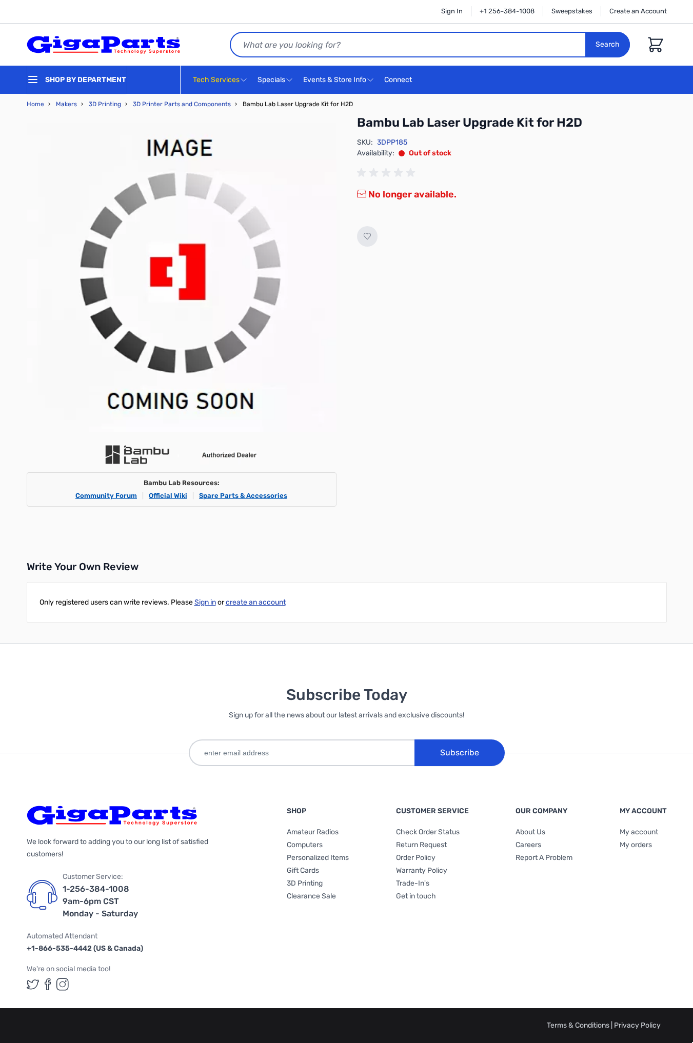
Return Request (421, 844)
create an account (256, 602)
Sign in (205, 602)
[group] (388, 173)
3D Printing (105, 104)
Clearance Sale (311, 896)
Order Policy (415, 857)
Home (35, 104)
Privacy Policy (637, 1025)
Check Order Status (428, 832)
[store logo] (104, 44)
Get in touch (416, 896)
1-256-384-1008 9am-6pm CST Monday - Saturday (100, 901)
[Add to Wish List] (367, 236)
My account (639, 832)
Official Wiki (168, 495)
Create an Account (638, 11)
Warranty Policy (421, 870)
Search (608, 44)
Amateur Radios (313, 832)
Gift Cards (303, 870)
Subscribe (459, 752)
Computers (305, 844)
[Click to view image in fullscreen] (181, 277)
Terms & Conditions (579, 1025)
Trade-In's (412, 883)
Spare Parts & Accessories (243, 495)
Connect (398, 79)
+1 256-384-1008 (507, 11)
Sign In (452, 11)
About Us (530, 832)
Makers (66, 104)
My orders (636, 844)
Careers (528, 844)
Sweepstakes (571, 11)
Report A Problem (544, 857)
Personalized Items (318, 857)
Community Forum (106, 495)
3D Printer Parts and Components (182, 104)
